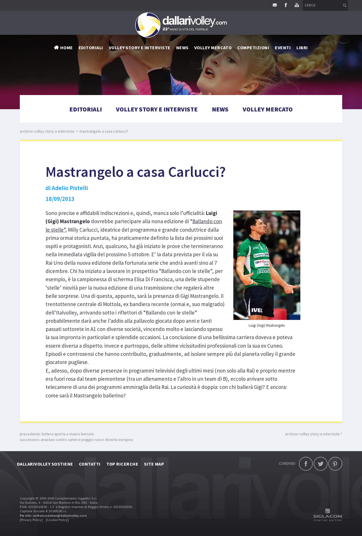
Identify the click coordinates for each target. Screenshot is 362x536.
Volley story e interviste (140, 47)
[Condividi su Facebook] (306, 464)
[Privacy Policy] (31, 520)
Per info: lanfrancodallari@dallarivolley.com (53, 515)
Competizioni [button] (253, 47)
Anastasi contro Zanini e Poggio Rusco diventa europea (87, 439)
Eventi (283, 47)
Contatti (90, 464)
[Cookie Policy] (57, 520)
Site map (154, 464)
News (220, 109)
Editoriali (91, 47)
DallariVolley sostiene (45, 464)
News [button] (182, 47)
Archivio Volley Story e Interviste (47, 131)
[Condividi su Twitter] (320, 464)
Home (66, 47)
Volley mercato (213, 47)
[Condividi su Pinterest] (335, 464)
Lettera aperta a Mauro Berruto (68, 433)
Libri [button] (302, 47)
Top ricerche (122, 464)
